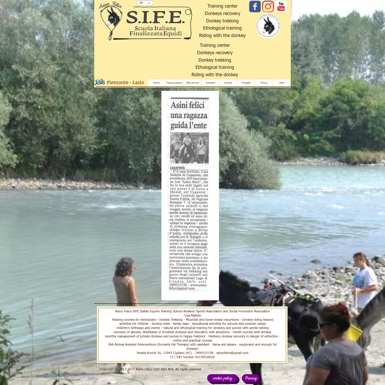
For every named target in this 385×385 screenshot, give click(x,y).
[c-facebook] (255, 6)
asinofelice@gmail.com (232, 353)
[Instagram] (268, 6)
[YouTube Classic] (281, 6)
